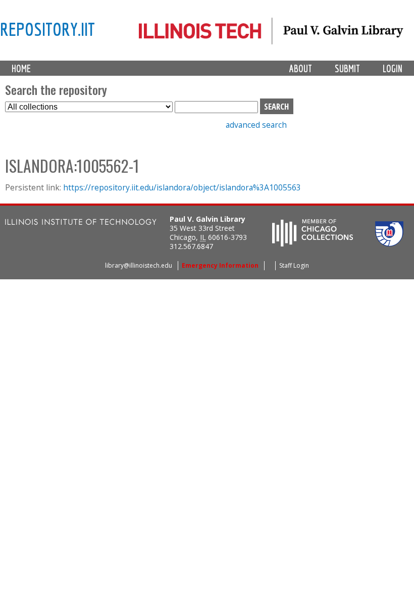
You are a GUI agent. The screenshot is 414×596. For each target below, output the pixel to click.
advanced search (256, 124)
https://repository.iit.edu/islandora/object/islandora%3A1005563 (182, 187)
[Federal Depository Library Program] (389, 243)
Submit (347, 68)
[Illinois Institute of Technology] (81, 223)
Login (392, 68)
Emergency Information (220, 265)
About (300, 68)
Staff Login (294, 265)
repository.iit (47, 28)
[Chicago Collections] (312, 243)
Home (21, 68)
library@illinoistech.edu (138, 265)
